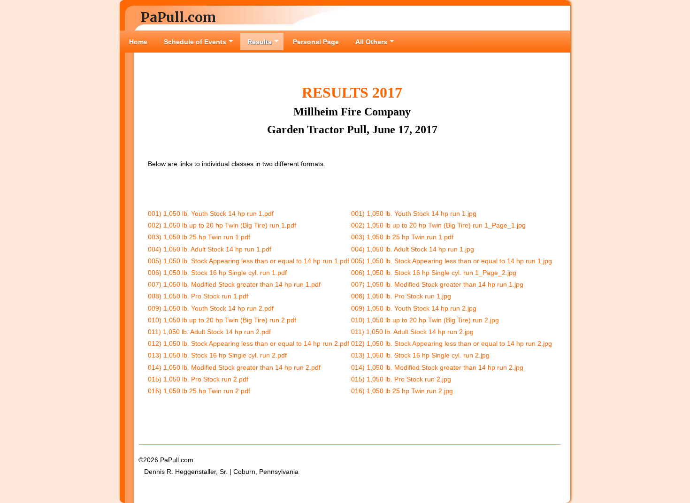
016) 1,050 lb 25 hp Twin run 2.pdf (199, 391)
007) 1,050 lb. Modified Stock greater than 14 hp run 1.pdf (234, 284)
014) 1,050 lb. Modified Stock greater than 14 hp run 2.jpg (437, 367)
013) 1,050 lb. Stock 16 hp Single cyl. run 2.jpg (420, 355)
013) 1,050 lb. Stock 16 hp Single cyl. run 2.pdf (217, 355)
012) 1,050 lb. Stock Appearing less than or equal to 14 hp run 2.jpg (451, 343)
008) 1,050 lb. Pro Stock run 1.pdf (198, 296)
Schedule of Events (195, 42)
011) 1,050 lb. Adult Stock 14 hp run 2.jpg (412, 331)
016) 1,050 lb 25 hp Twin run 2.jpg (402, 391)
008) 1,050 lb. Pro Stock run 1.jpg (401, 296)
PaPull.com (178, 17)
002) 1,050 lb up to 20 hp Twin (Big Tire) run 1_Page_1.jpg (438, 225)
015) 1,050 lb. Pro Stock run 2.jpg (401, 379)
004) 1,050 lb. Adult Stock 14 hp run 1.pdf (209, 249)
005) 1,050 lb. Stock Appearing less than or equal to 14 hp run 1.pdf (248, 261)
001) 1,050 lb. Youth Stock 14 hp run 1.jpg (413, 213)
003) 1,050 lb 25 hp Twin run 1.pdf (199, 237)
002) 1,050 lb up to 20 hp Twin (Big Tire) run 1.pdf (222, 225)
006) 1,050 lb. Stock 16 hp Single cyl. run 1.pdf (217, 272)
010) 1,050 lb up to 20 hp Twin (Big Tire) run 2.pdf (222, 320)
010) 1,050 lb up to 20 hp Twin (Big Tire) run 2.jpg (425, 320)
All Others (371, 42)
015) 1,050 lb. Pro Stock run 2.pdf (198, 379)
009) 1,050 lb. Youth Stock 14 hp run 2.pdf (211, 308)
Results (259, 42)
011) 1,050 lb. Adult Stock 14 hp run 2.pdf (209, 331)
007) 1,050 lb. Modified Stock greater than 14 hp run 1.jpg (437, 284)
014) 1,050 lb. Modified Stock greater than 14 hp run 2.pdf (234, 367)
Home (138, 42)
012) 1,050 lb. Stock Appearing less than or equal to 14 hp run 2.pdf (248, 343)
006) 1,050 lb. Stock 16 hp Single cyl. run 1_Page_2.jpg (433, 272)
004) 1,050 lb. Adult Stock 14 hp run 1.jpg (412, 249)
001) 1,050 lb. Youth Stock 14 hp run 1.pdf (211, 213)
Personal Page (316, 42)
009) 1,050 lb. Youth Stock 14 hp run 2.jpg (413, 308)
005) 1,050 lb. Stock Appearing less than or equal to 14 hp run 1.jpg (451, 261)
